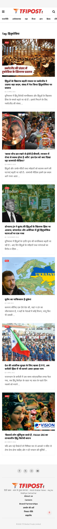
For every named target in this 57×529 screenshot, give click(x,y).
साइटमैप (28, 515)
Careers (28, 500)
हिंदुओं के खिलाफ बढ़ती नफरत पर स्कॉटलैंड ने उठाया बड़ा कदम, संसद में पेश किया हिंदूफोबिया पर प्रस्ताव (28, 84)
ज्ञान (41, 19)
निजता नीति (28, 511)
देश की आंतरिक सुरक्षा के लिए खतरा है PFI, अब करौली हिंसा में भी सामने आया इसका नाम (27, 367)
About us (28, 496)
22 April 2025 (11, 92)
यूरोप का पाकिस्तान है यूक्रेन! (18, 299)
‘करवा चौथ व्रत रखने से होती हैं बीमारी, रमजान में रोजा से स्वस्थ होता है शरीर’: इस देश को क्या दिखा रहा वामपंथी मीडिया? (28, 157)
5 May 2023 (10, 303)
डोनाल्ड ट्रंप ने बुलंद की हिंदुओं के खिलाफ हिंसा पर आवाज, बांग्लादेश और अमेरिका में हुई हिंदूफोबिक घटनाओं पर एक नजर (28, 230)
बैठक (49, 19)
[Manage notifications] (49, 512)
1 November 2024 (12, 237)
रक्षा (26, 19)
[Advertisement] (28, 3)
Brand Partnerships (28, 503)
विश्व (34, 19)
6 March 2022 (11, 442)
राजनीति (5, 19)
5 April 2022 (10, 372)
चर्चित (7, 115)
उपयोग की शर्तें (28, 507)
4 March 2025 (11, 164)
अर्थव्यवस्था (16, 19)
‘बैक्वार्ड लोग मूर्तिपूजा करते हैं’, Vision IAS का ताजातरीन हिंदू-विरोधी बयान (26, 436)
